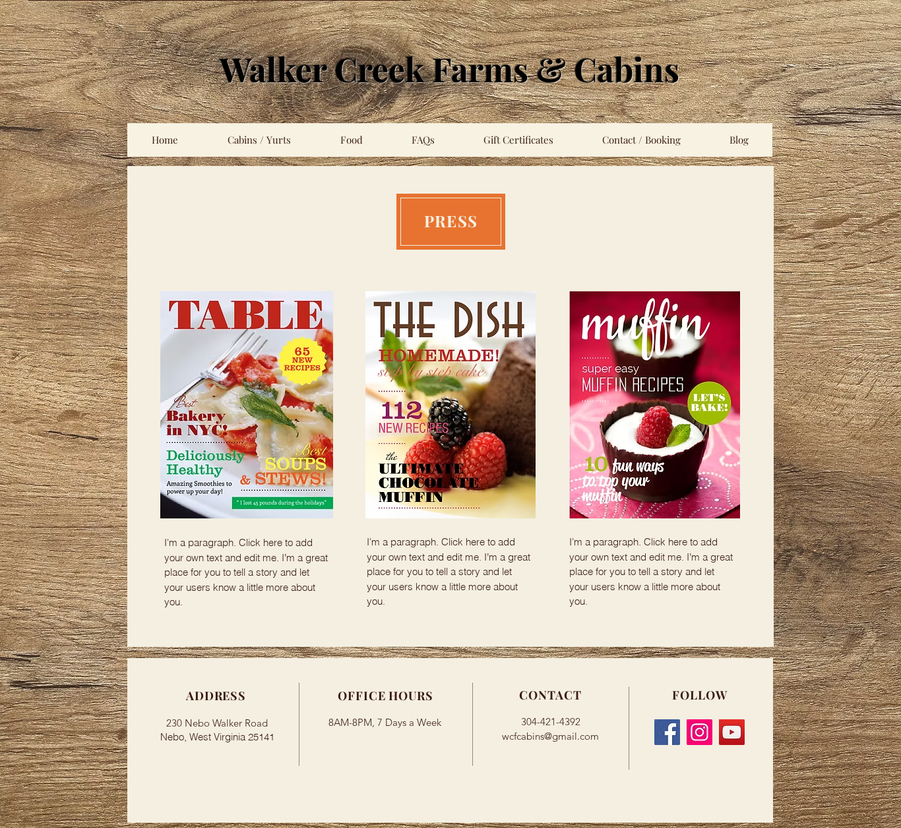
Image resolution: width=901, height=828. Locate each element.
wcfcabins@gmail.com (550, 736)
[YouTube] (732, 732)
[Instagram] (699, 732)
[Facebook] (667, 732)
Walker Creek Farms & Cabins (449, 69)
